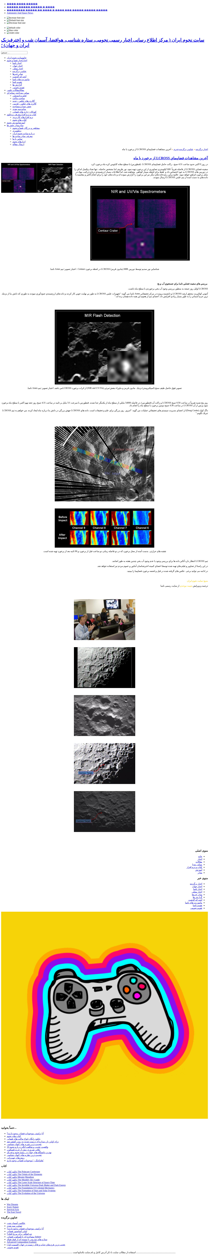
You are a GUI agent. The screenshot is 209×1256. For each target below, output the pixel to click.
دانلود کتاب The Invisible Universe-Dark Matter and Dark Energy (36, 1185)
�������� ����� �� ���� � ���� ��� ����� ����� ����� (57, 10)
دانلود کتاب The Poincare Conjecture (23, 1171)
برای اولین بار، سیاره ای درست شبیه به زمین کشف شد (33, 1141)
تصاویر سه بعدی (14, 1226)
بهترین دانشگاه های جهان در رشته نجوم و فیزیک (29, 1152)
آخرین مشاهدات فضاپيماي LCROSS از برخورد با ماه (171, 158)
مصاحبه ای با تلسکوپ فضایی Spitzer (24, 1236)
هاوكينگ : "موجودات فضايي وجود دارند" (25, 1160)
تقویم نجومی (13, 1247)
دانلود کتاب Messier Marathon (20, 1177)
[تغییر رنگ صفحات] (13, 27)
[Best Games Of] (104, 1118)
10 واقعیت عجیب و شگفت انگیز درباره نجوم (27, 1147)
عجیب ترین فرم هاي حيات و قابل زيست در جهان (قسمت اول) (36, 1244)
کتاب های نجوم (14, 1136)
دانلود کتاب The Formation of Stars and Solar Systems (31, 1190)
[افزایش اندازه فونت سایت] (16, 18)
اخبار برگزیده (202, 149)
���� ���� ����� (22, 4)
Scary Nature (13, 1207)
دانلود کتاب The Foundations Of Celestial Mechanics (30, 1188)
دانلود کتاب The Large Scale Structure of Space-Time (31, 1182)
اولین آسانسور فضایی (17, 1231)
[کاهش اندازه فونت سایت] (16, 23)
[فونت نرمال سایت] (15, 20)
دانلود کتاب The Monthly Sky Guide (23, 1180)
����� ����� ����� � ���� (31, 7)
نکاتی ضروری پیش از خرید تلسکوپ (23, 1149)
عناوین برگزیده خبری (183, 149)
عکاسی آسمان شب (16, 1223)
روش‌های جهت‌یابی (16, 1158)
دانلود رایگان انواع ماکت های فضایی (23, 1139)
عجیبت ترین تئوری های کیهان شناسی (24, 1144)
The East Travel (14, 1212)
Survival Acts (13, 1209)
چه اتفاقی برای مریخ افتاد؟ (19, 1234)
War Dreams (12, 1204)
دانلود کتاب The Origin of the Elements (24, 1174)
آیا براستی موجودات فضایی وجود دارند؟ (25, 1133)
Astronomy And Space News (20, 13)
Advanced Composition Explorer (22, 1242)
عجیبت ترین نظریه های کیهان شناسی (24, 1155)
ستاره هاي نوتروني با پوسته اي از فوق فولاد (27, 1239)
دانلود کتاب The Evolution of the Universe (26, 1193)
